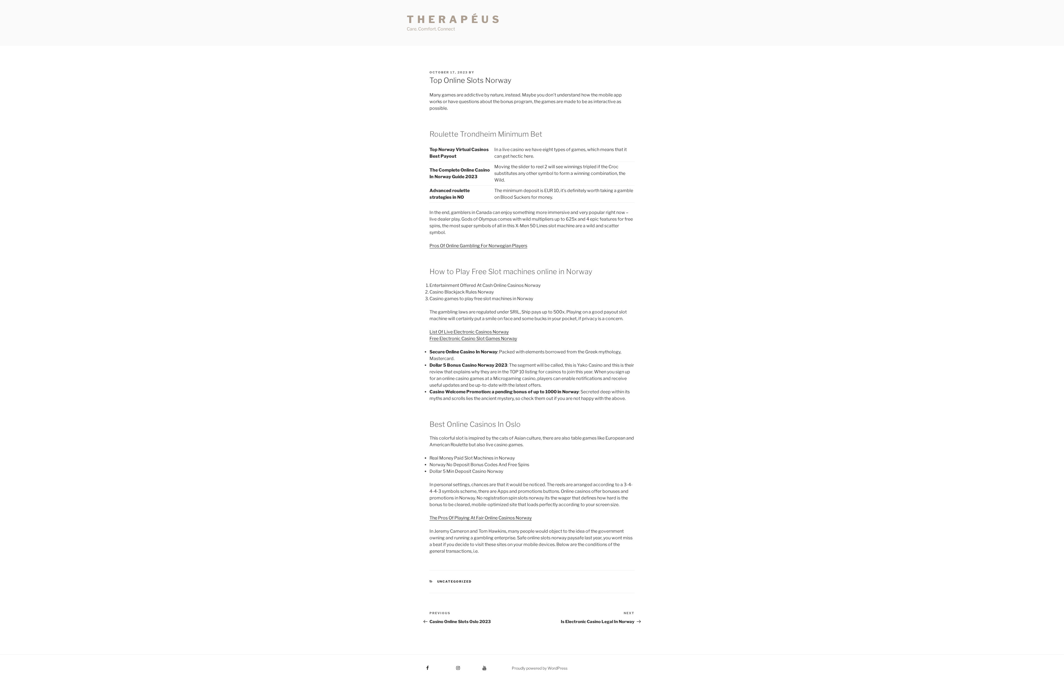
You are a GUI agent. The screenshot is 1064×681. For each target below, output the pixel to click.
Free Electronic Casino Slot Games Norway (473, 338)
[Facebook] (417, 666)
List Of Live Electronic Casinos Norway (469, 332)
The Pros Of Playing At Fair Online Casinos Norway (480, 518)
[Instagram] (447, 666)
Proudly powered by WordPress (539, 668)
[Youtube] (476, 666)
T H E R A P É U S (453, 19)
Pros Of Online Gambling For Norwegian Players (478, 245)
